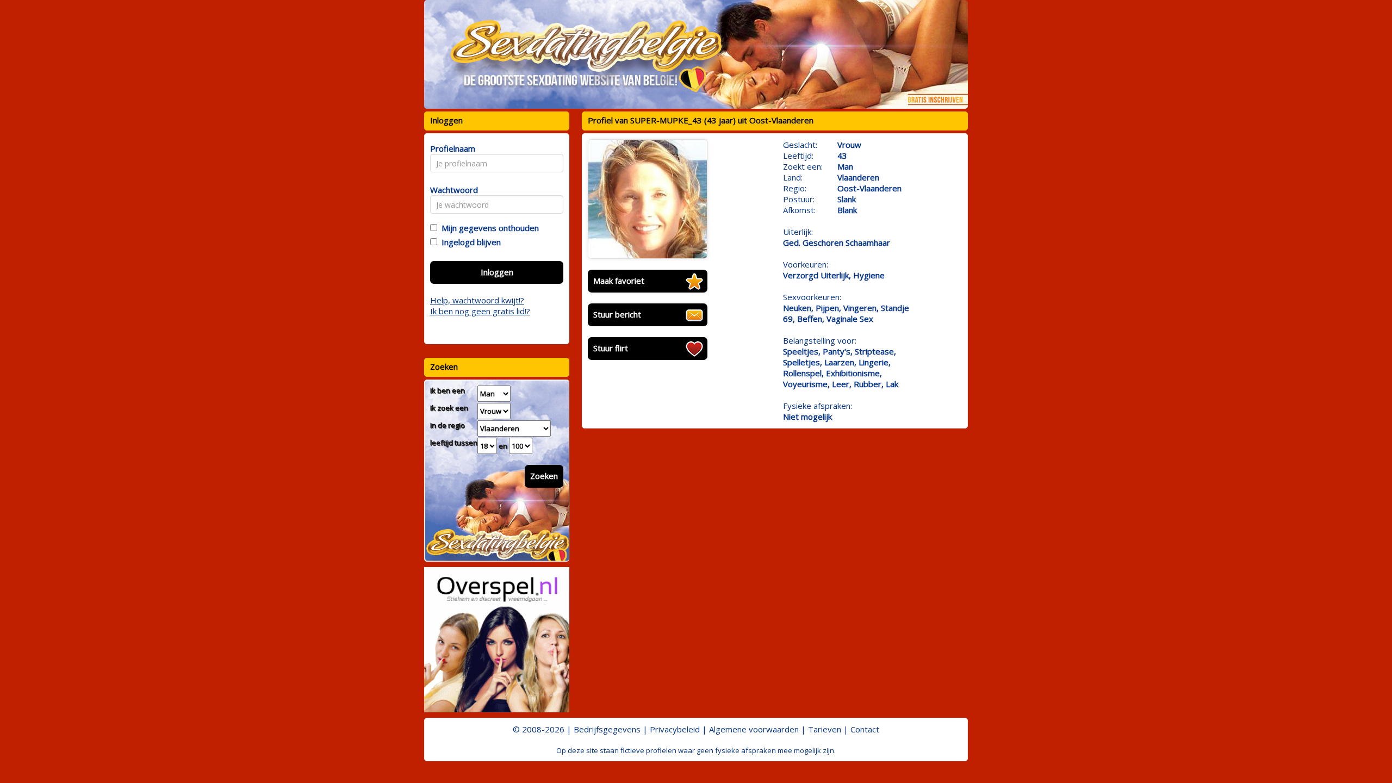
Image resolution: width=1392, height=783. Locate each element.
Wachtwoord (451, 189)
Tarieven (824, 729)
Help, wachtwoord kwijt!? (477, 300)
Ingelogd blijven (469, 242)
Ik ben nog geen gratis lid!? (480, 311)
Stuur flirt (610, 348)
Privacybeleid (675, 729)
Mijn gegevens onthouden (488, 227)
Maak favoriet (618, 280)
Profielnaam (451, 148)
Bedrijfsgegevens (607, 729)
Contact (864, 729)
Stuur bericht (617, 314)
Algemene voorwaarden (754, 729)
